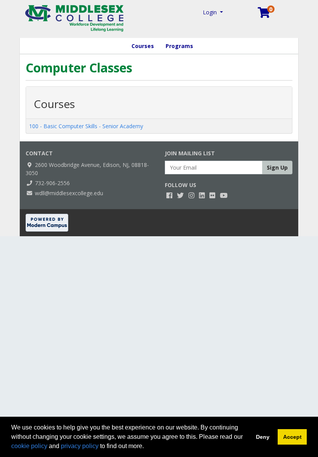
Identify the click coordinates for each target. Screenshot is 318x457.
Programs (179, 46)
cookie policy (29, 446)
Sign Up (277, 167)
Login (210, 12)
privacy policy (80, 446)
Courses (142, 46)
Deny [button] (263, 437)
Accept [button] (292, 437)
